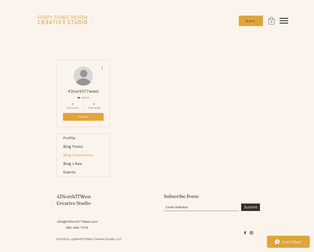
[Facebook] (245, 233)
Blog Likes (72, 163)
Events (69, 172)
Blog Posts (73, 146)
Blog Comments (78, 155)
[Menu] (284, 21)
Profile (69, 138)
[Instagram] (251, 233)
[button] (271, 21)
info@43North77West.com (77, 222)
